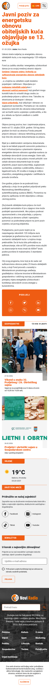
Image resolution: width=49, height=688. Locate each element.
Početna (6, 632)
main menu (44, 6)
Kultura (24, 632)
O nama (39, 632)
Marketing (40, 638)
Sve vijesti (40, 324)
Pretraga (44, 607)
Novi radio (6, 6)
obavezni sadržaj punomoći (15, 90)
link (10, 302)
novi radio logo (29, 598)
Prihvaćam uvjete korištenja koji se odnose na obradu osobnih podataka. (24, 570)
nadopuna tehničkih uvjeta (14, 87)
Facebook (14, 514)
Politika (5, 643)
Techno (24, 649)
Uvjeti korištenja (10, 657)
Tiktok (12, 525)
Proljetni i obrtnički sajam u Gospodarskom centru (21, 448)
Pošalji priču (24, 6)
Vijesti (5, 638)
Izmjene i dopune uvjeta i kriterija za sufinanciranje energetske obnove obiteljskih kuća (23, 74)
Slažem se (24, 682)
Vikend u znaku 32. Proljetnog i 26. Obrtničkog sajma (21, 382)
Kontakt (39, 643)
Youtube (35, 525)
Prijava (8, 579)
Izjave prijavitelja (10, 103)
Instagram (36, 514)
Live (37, 6)
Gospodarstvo (8, 649)
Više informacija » (24, 678)
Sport (24, 638)
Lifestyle (25, 643)
